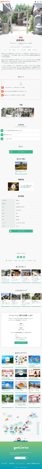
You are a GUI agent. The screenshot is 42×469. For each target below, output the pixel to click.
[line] (24, 257)
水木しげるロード (18, 53)
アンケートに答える (21, 342)
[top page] (6, 260)
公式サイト (18, 226)
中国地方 (15, 260)
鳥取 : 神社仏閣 (29, 260)
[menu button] (40, 1)
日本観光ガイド (10, 260)
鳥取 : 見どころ (23, 260)
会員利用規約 (11, 463)
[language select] (35, 1)
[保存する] (41, 36)
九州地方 (5, 426)
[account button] (37, 1)
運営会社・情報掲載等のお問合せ (33, 463)
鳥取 (19, 260)
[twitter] (21, 257)
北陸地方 (20, 422)
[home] (5, 2)
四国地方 (13, 433)
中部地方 (20, 433)
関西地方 (16, 424)
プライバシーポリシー (20, 463)
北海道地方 (35, 416)
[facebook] (18, 257)
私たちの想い (4, 463)
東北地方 (29, 423)
